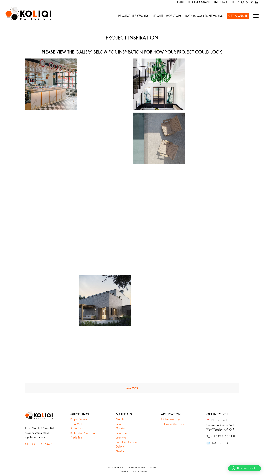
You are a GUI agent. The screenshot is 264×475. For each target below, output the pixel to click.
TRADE (180, 2)
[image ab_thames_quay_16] (52, 140)
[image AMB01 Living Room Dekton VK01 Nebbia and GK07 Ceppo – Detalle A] (52, 194)
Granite (120, 428)
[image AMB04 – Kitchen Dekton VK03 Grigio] (160, 302)
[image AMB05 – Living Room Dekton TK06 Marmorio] (52, 356)
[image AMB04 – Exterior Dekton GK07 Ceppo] (106, 302)
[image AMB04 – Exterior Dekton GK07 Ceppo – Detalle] (52, 302)
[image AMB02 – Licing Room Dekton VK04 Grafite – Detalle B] (214, 248)
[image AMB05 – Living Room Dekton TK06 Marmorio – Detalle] (214, 302)
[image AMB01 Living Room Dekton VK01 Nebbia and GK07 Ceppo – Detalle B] (106, 194)
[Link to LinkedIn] (256, 2)
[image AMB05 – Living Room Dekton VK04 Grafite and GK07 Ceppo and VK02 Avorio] (160, 356)
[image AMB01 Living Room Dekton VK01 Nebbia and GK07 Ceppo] (160, 194)
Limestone (121, 438)
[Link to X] (251, 2)
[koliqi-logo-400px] (28, 16)
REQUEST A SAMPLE (199, 2)
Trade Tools (76, 438)
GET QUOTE (32, 444)
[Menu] (255, 16)
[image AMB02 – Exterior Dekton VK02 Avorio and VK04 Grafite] (52, 248)
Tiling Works (76, 424)
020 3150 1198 (224, 2)
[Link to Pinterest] (247, 2)
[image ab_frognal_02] (106, 85)
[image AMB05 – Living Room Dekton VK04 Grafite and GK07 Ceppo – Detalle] (106, 356)
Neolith (120, 451)
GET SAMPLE (47, 444)
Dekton (120, 447)
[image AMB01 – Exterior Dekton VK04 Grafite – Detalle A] (106, 140)
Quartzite (121, 433)
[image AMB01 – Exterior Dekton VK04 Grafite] (214, 140)
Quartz (120, 424)
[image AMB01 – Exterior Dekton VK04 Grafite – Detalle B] (160, 140)
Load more (132, 388)
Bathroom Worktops (172, 424)
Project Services (79, 419)
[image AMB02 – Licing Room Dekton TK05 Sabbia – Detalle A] (106, 248)
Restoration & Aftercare (83, 433)
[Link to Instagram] (242, 2)
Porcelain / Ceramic (126, 442)
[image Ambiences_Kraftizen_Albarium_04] (214, 356)
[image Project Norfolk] (160, 85)
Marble (120, 419)
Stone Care (76, 428)
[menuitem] (133, 16)
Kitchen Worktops (171, 419)
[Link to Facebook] (238, 2)
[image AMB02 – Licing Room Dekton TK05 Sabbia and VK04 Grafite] (160, 248)
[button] (244, 468)
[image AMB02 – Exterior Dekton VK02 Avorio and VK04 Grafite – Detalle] (214, 194)
